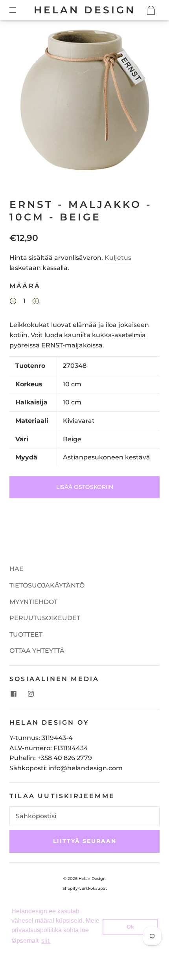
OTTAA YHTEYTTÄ (36, 650)
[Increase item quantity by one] (35, 301)
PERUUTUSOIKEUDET (44, 618)
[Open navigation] (18, 10)
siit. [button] (46, 940)
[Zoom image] (84, 101)
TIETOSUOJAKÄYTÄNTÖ (46, 585)
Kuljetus (118, 257)
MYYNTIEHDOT (33, 602)
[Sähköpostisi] (84, 816)
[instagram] (30, 694)
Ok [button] (130, 927)
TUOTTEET (25, 634)
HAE (16, 569)
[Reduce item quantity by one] (13, 301)
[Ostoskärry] (151, 10)
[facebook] (13, 694)
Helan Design (85, 10)
